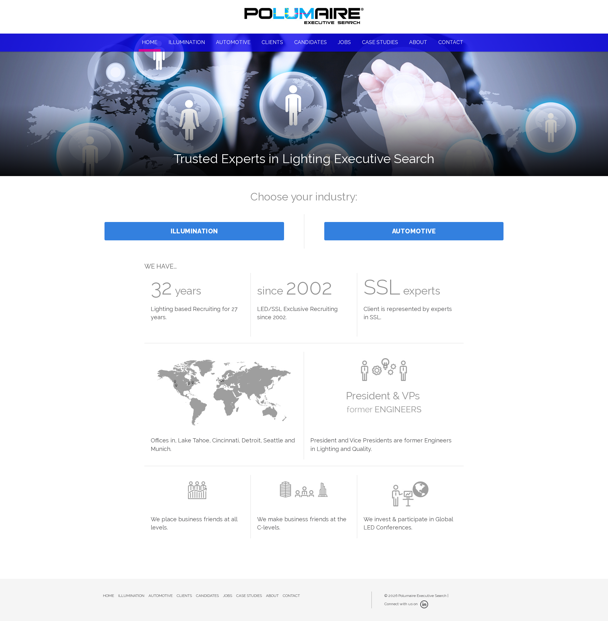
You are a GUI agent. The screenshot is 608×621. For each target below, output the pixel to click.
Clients (272, 42)
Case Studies (380, 42)
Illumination (186, 42)
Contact (450, 42)
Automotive (233, 42)
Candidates (310, 42)
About (418, 42)
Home (149, 42)
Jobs (344, 42)
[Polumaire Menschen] (304, 19)
